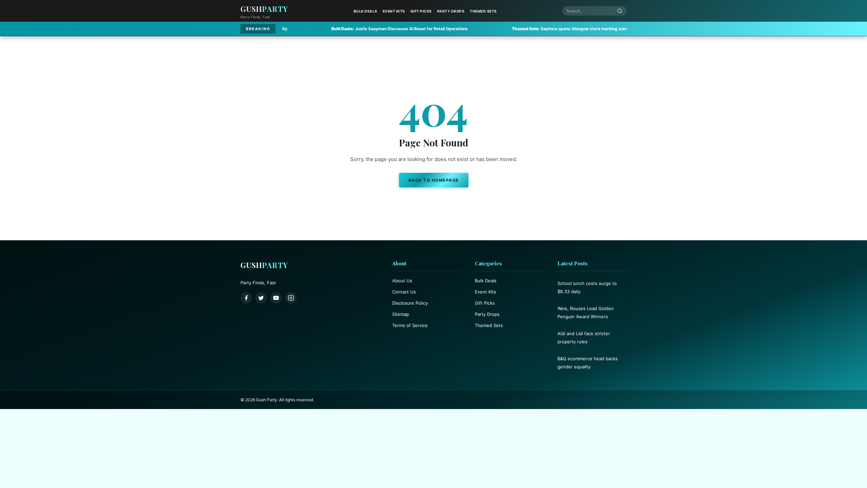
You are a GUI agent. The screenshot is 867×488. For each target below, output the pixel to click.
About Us (402, 280)
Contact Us (404, 291)
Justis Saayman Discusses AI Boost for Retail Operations (362, 28)
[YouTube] (276, 298)
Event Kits (394, 11)
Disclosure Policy (410, 303)
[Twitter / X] (261, 298)
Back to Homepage (433, 180)
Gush (264, 9)
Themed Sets (483, 11)
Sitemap (400, 314)
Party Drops (451, 11)
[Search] (620, 11)
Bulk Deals (365, 11)
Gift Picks (421, 11)
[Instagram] (291, 298)
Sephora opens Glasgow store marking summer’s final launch (549, 28)
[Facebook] (246, 298)
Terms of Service (410, 325)
